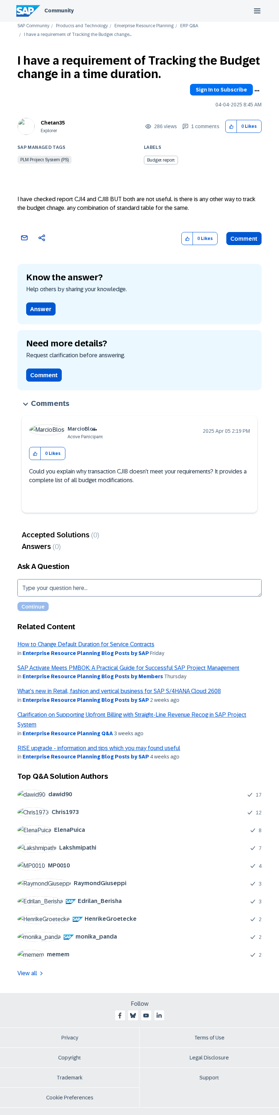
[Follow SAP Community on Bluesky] (133, 1015)
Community (59, 10)
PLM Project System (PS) (44, 159)
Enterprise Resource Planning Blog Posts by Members (93, 676)
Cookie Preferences (69, 1097)
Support (209, 1078)
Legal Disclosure (209, 1058)
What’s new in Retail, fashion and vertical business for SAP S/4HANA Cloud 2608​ (119, 691)
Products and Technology (82, 26)
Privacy (69, 1038)
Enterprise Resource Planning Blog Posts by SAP (86, 653)
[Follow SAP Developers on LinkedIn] (159, 1015)
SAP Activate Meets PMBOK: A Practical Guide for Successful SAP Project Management (128, 668)
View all (27, 973)
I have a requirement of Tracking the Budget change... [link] (78, 34)
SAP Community (33, 26)
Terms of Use (209, 1038)
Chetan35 (53, 123)
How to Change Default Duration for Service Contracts (85, 644)
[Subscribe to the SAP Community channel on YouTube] (146, 1015)
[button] (231, 126)
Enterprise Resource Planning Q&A (68, 733)
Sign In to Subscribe (221, 90)
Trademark (69, 1078)
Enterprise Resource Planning (144, 26)
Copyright (69, 1058)
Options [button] (257, 91)
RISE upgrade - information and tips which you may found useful (98, 748)
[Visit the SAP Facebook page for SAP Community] (120, 1015)
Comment (244, 239)
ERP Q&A (189, 26)
